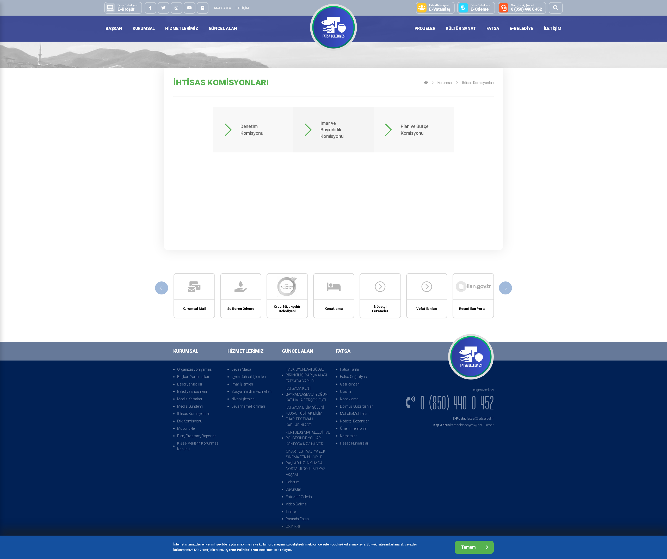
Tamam (468, 547)
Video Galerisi (296, 504)
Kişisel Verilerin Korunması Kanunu (198, 446)
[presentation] (161, 287)
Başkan (114, 28)
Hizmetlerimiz (181, 28)
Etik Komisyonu (189, 421)
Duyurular (293, 489)
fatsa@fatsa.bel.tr (473, 418)
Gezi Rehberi (350, 384)
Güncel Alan (223, 28)
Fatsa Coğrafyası (354, 377)
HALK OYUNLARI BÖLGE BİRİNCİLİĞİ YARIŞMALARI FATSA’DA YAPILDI (306, 375)
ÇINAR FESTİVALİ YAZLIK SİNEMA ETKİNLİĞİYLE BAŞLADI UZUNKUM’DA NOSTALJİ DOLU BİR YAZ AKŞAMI (306, 463)
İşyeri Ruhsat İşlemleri (248, 377)
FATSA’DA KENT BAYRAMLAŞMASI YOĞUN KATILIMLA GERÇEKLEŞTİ (307, 394)
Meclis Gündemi (190, 406)
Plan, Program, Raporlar (196, 436)
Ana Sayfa (222, 8)
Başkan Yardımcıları (193, 377)
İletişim (242, 8)
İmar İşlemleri (242, 384)
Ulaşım (345, 391)
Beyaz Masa (241, 369)
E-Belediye (521, 28)
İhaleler (291, 512)
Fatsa (492, 28)
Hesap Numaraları (354, 443)
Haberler (292, 482)
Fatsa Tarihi (349, 369)
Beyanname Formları (248, 406)
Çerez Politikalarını (242, 550)
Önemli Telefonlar (354, 428)
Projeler (425, 28)
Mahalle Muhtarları (354, 414)
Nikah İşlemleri (242, 399)
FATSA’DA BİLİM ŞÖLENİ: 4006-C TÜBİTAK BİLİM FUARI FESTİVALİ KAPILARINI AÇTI (305, 416)
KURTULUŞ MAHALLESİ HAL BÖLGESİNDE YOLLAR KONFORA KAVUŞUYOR (308, 438)
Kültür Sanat (461, 28)
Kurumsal (144, 28)
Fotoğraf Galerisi (299, 497)
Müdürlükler (186, 428)
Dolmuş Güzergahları (356, 406)
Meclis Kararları (189, 399)
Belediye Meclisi (189, 384)
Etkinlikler (293, 526)
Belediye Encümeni (192, 391)
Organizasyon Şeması (194, 369)
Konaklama (349, 399)
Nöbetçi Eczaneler (354, 421)
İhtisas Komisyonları (193, 414)
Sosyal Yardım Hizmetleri (251, 391)
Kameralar (348, 436)
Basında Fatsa (297, 519)
